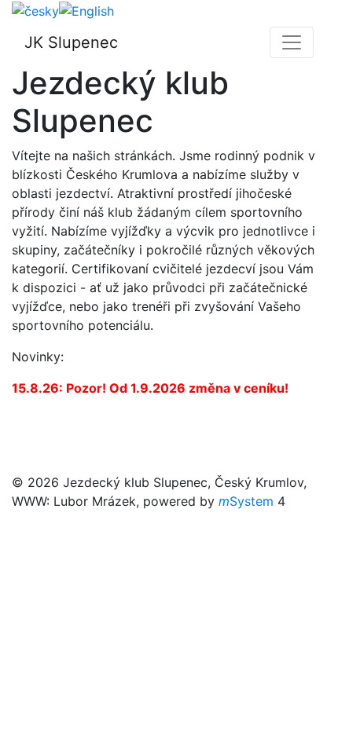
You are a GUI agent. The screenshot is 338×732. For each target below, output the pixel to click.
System (246, 501)
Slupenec (71, 42)
